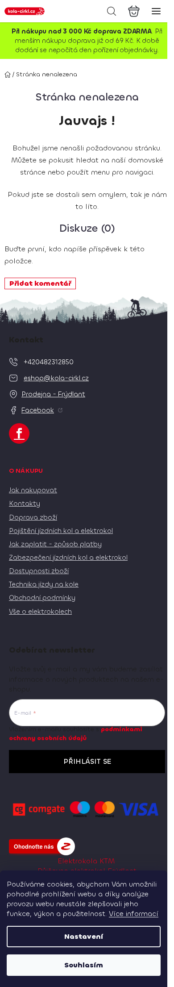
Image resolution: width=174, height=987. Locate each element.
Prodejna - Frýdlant (53, 394)
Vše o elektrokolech (40, 611)
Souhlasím (83, 965)
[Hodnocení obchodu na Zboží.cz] (42, 846)
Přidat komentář (40, 283)
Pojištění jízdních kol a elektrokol (61, 530)
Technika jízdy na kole (44, 584)
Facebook (37, 410)
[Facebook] (19, 433)
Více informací (133, 913)
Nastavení (83, 936)
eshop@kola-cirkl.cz (56, 378)
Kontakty (24, 503)
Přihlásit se (87, 761)
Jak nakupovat (33, 490)
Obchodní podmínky (42, 597)
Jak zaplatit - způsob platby (55, 544)
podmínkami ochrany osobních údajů (75, 733)
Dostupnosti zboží (39, 570)
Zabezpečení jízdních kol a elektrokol (68, 557)
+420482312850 (49, 362)
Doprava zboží (33, 517)
